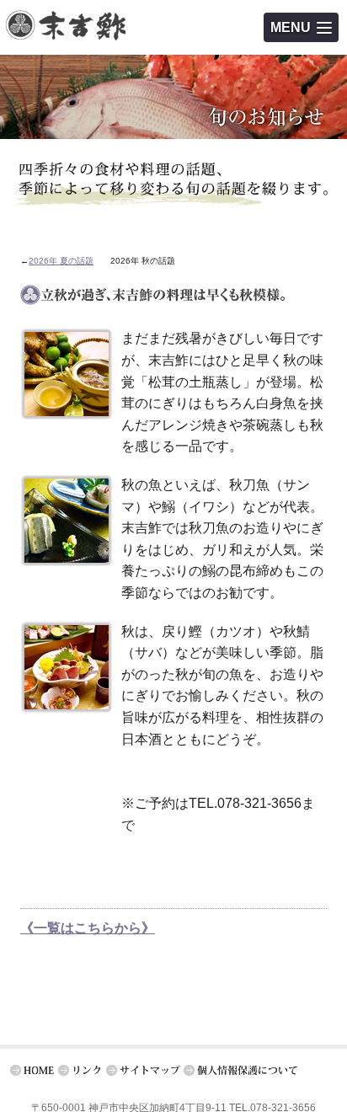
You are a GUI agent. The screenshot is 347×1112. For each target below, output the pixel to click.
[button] (301, 27)
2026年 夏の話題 (61, 260)
